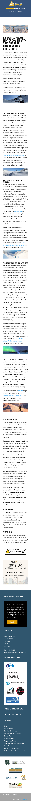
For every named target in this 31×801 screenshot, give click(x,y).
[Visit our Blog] (24, 714)
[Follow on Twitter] (9, 714)
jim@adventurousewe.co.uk (12, 396)
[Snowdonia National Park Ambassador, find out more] (23, 781)
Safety (6, 726)
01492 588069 (11, 650)
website (20, 391)
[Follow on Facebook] (5, 714)
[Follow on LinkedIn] (16, 714)
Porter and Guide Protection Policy (15, 751)
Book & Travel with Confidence (14, 743)
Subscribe (12, 622)
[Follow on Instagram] (13, 714)
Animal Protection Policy (12, 748)
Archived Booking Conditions (13, 733)
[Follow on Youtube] (20, 714)
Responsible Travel (10, 741)
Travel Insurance (9, 738)
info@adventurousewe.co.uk (17, 652)
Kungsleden (18, 211)
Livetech (25, 799)
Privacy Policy (8, 728)
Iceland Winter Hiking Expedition (13, 155)
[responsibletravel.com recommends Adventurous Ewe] (13, 679)
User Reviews (16, 11)
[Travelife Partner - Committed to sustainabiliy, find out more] (15, 788)
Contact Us (7, 736)
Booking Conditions (10, 731)
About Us (7, 746)
